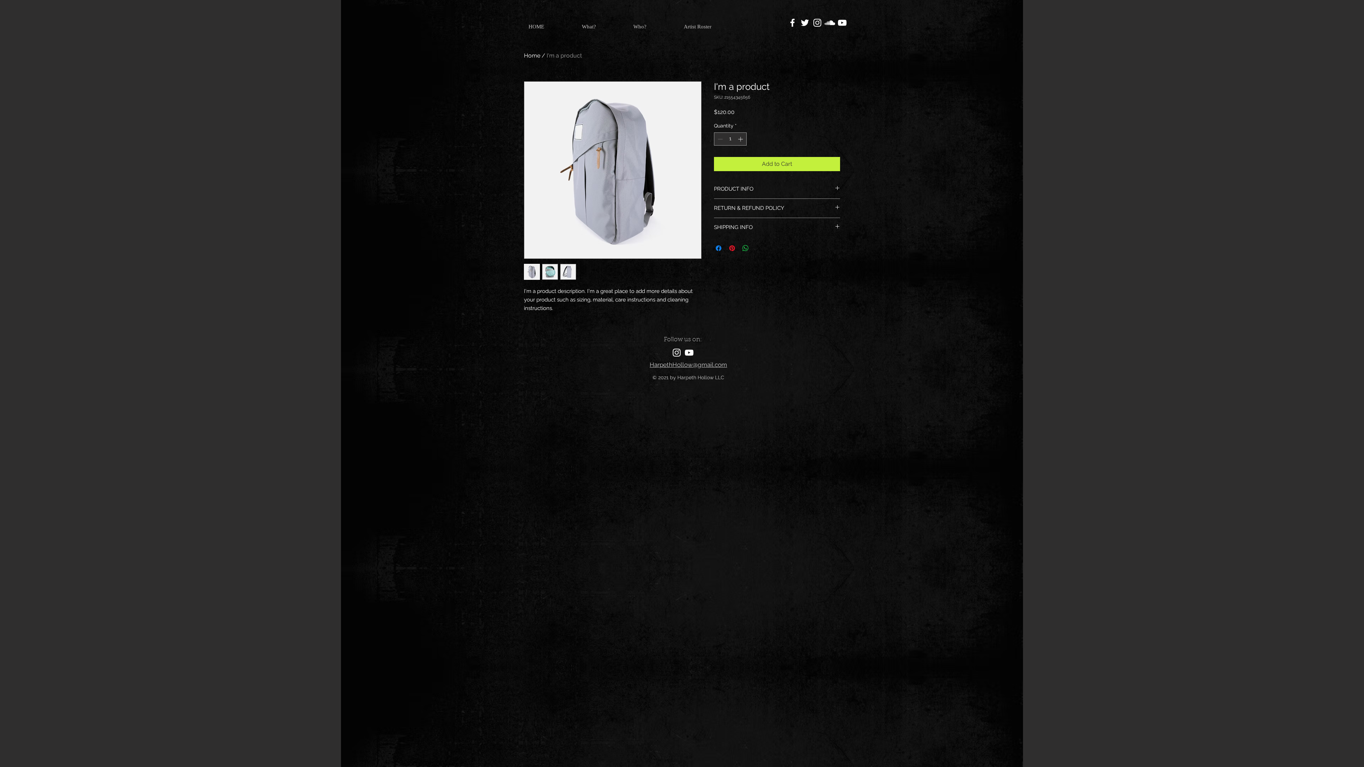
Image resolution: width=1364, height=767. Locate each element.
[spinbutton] (730, 139)
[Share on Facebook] (718, 248)
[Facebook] (792, 22)
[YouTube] (842, 22)
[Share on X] (759, 248)
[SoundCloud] (829, 22)
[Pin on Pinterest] (732, 248)
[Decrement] (719, 139)
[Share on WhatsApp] (745, 248)
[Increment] (741, 139)
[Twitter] (805, 22)
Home (532, 55)
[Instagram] (817, 22)
